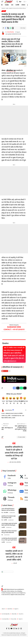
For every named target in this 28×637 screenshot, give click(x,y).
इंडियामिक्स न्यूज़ (11, 70)
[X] (9, 628)
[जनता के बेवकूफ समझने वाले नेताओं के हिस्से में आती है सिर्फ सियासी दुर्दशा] (22, 526)
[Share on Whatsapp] (10, 28)
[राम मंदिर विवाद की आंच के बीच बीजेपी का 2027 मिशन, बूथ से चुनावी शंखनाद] (22, 540)
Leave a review (22, 437)
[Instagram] (10, 484)
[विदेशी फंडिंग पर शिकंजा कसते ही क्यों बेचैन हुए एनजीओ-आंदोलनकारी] (22, 533)
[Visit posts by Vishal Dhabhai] (3, 410)
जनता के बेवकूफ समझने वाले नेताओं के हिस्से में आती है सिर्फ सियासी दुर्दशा (9, 524)
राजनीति (5, 520)
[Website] (25, 410)
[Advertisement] (14, 120)
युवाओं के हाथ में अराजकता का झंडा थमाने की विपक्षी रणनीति (9, 517)
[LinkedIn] (16, 628)
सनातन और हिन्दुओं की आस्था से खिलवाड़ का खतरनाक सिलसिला (8, 509)
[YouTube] (11, 628)
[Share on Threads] (13, 28)
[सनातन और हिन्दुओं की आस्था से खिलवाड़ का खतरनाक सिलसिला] (22, 511)
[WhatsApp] (10, 491)
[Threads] (10, 498)
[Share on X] (8, 28)
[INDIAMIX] (8, 1)
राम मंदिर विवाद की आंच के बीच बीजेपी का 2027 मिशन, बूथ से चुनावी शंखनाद (9, 539)
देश (2, 512)
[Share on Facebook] (6, 28)
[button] (3, 1)
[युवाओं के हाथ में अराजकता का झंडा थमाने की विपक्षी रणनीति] (22, 518)
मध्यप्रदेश (3, 11)
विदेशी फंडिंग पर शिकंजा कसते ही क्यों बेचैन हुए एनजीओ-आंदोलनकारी (9, 531)
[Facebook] (10, 476)
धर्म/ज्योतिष (6, 512)
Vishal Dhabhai (10, 32)
